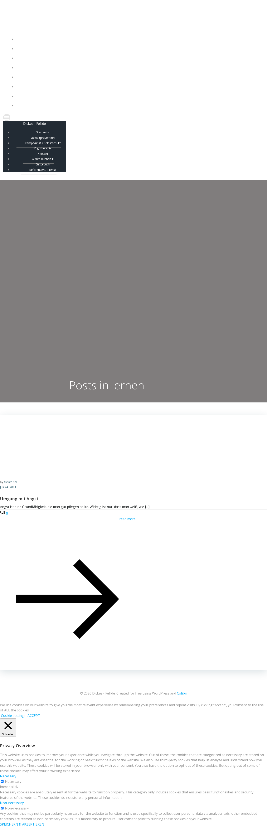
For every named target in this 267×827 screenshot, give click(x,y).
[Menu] (133, 117)
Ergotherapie (138, 68)
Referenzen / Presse (137, 106)
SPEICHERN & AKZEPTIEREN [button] (22, 824)
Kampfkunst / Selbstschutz (138, 58)
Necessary (13, 781)
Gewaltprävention (137, 49)
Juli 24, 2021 (8, 487)
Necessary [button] (8, 776)
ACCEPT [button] (34, 715)
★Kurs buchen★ (138, 87)
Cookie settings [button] (13, 715)
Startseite (137, 39)
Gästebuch (137, 96)
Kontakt (138, 77)
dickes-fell (10, 482)
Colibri (182, 693)
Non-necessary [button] (12, 803)
